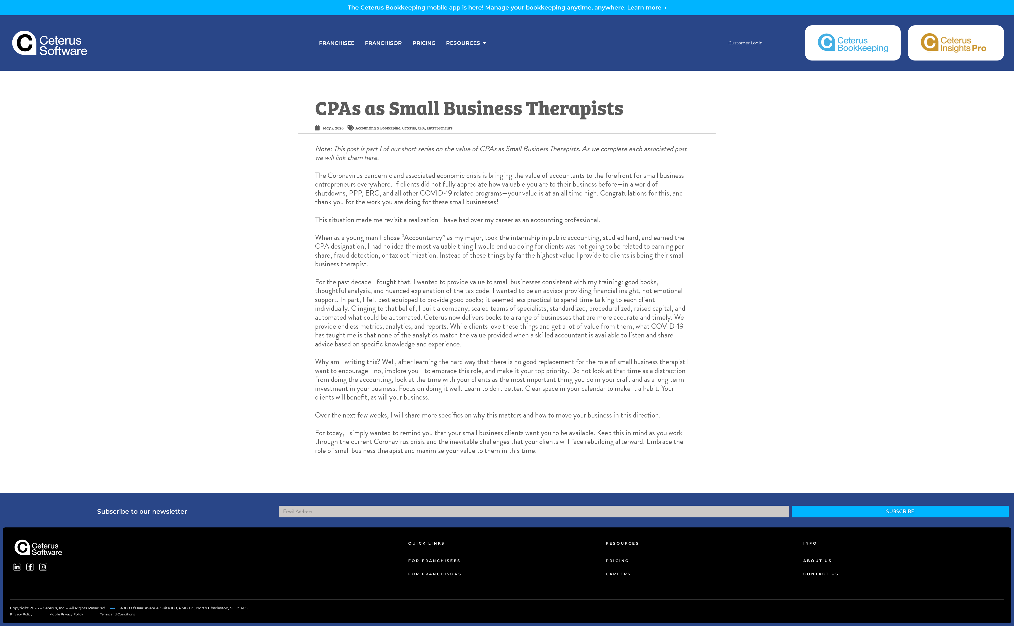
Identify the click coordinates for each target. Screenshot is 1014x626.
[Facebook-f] (30, 567)
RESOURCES (463, 43)
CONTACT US (821, 574)
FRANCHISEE (336, 43)
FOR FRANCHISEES (434, 560)
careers (618, 574)
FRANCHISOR (383, 43)
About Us (817, 560)
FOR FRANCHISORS (435, 574)
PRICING (423, 43)
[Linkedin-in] (17, 567)
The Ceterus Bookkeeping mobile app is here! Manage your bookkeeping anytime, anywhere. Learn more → (507, 7)
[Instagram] (43, 567)
